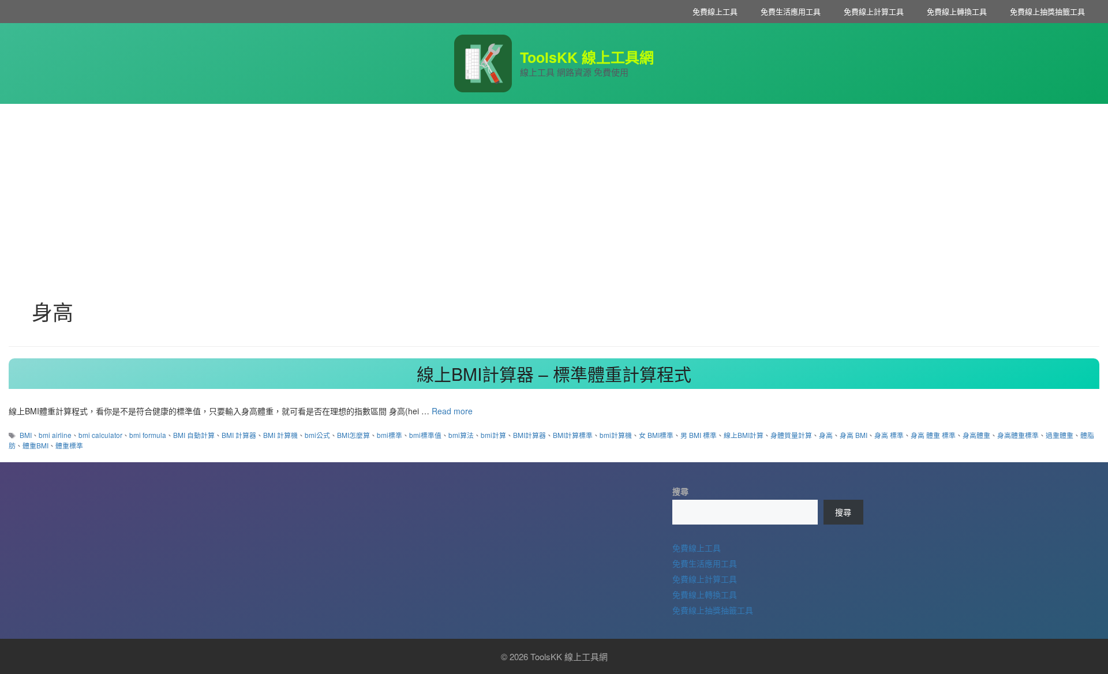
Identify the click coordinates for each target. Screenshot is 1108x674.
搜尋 (680, 491)
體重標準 (69, 445)
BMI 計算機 (280, 435)
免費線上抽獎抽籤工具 (1047, 11)
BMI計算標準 (573, 435)
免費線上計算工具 (874, 11)
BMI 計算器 (239, 435)
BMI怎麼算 (353, 435)
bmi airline (55, 435)
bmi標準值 (425, 435)
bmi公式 (317, 435)
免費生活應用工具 (791, 11)
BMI (26, 435)
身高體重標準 (1018, 435)
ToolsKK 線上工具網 (587, 57)
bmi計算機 (616, 435)
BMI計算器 (529, 435)
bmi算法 (461, 435)
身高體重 (976, 435)
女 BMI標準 (656, 435)
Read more (452, 411)
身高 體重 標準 (933, 435)
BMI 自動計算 (194, 435)
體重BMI (35, 445)
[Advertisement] (554, 190)
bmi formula (147, 435)
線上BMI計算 (743, 435)
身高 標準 (889, 435)
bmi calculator (100, 435)
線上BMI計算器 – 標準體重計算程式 (554, 373)
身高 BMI (853, 435)
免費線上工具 (715, 11)
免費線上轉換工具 (957, 11)
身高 (826, 435)
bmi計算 (493, 435)
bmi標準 (389, 435)
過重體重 (1059, 435)
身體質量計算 (791, 435)
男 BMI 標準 (698, 435)
